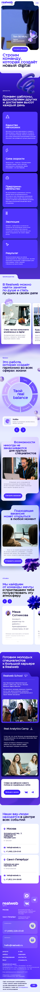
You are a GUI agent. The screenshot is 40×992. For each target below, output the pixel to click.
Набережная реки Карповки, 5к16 (11, 865)
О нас (20, 951)
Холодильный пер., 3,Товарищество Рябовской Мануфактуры (13, 836)
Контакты (22, 957)
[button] (13, 561)
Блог (4, 960)
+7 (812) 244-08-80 (14, 879)
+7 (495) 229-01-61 (13, 851)
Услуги (5, 951)
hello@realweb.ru (14, 847)
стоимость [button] (22, 960)
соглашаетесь (23, 987)
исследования (9, 957)
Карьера (21, 954)
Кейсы (5, 954)
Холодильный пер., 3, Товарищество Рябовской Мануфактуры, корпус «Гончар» (26, 911)
